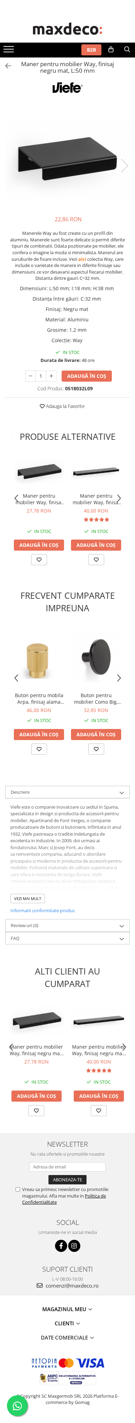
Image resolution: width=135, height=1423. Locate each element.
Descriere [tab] (20, 792)
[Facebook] (61, 1246)
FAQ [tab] (15, 938)
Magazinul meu (65, 1309)
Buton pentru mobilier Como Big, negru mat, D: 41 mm (96, 698)
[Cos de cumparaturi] (111, 49)
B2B (91, 49)
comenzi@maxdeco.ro (71, 1285)
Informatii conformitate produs (42, 910)
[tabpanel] (67, 158)
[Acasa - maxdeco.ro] (67, 29)
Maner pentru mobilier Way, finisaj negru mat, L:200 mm (96, 499)
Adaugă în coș (86, 376)
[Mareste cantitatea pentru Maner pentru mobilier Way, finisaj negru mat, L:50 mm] (51, 376)
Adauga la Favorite (65, 406)
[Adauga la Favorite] (39, 559)
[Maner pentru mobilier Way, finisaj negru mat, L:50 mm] (67, 158)
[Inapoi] (5, 66)
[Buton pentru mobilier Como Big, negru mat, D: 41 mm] (96, 656)
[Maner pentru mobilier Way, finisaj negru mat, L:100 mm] (39, 471)
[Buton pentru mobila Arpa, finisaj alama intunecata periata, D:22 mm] (39, 657)
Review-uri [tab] (24, 925)
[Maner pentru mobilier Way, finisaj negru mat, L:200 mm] (96, 471)
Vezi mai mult (27, 898)
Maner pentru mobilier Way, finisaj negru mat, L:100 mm (39, 499)
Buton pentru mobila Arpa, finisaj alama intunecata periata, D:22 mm (39, 698)
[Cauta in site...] (127, 49)
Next (124, 166)
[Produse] (9, 51)
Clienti (65, 1323)
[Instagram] (74, 1246)
